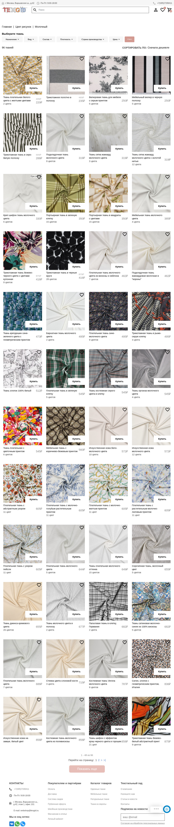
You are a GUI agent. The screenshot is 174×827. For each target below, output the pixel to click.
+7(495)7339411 (164, 3)
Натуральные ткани (100, 799)
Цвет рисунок (23, 26)
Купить (34, 88)
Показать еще (87, 769)
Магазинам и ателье (57, 814)
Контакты (125, 804)
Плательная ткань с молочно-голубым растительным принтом (62, 508)
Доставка (52, 794)
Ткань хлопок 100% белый (17, 390)
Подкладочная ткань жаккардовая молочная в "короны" (145, 275)
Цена (115, 39)
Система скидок (55, 799)
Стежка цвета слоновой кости (62, 681)
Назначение (11, 39)
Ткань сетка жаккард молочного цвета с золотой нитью (146, 157)
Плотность (65, 39)
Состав (46, 39)
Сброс (129, 39)
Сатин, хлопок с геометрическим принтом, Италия (145, 684)
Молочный (41, 26)
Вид (30, 39)
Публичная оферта (57, 804)
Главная (7, 26)
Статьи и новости (129, 799)
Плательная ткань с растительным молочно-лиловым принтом (145, 508)
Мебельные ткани (99, 794)
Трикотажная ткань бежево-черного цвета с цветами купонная (18, 275)
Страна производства (92, 39)
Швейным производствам (60, 809)
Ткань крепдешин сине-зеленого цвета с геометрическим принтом (16, 336)
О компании (126, 789)
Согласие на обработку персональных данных (143, 823)
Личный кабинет (55, 819)
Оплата (51, 789)
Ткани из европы (98, 804)
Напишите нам (128, 794)
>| (105, 760)
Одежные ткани (98, 789)
